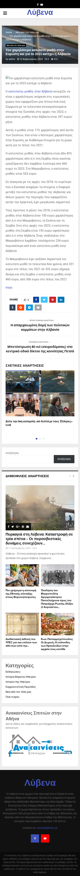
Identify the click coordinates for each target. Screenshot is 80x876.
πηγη (9, 287)
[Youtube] (45, 838)
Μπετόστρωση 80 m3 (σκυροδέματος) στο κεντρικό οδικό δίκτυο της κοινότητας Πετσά (40, 349)
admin (12, 59)
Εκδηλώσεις (13, 671)
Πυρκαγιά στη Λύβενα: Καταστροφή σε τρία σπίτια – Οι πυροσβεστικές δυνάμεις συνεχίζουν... (39, 539)
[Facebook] (35, 838)
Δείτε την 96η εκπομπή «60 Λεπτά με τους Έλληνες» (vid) (39, 423)
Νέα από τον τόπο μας (16, 45)
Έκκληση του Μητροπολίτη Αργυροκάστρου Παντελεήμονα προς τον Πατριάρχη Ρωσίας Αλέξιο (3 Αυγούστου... (57, 598)
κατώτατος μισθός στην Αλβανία (30, 91)
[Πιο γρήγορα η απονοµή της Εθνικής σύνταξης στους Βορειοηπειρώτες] (22, 575)
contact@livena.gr (46, 827)
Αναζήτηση (12, 452)
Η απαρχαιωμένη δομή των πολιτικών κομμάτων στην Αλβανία (40, 328)
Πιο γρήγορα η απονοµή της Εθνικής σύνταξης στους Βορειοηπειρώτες (21, 593)
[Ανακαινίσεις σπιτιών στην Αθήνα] (40, 757)
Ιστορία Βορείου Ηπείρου (21, 676)
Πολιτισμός (13, 696)
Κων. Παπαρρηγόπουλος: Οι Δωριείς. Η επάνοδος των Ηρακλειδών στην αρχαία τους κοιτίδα (57, 644)
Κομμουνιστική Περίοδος (21, 686)
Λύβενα (40, 13)
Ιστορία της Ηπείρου (18, 681)
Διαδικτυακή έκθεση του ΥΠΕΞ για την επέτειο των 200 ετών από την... (21, 642)
